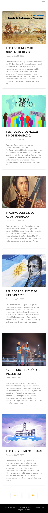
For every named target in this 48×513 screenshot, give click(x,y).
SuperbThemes (24, 510)
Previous (16, 495)
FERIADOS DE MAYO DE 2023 (24, 451)
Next (33, 495)
